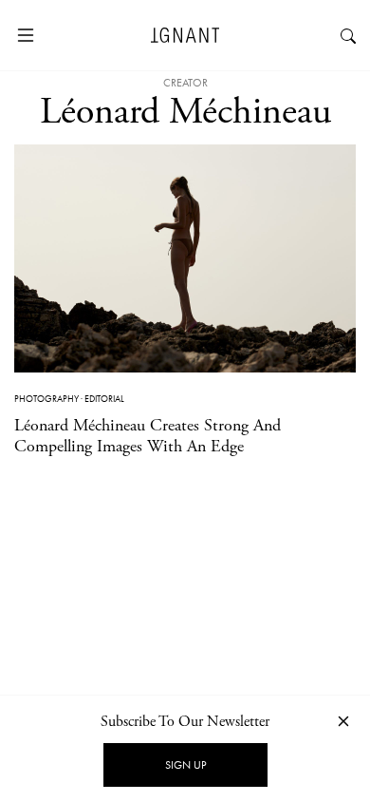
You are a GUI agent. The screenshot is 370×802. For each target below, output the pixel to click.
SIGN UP (185, 765)
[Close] (343, 721)
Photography (46, 398)
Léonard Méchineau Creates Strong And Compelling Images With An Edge (147, 435)
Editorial (104, 398)
